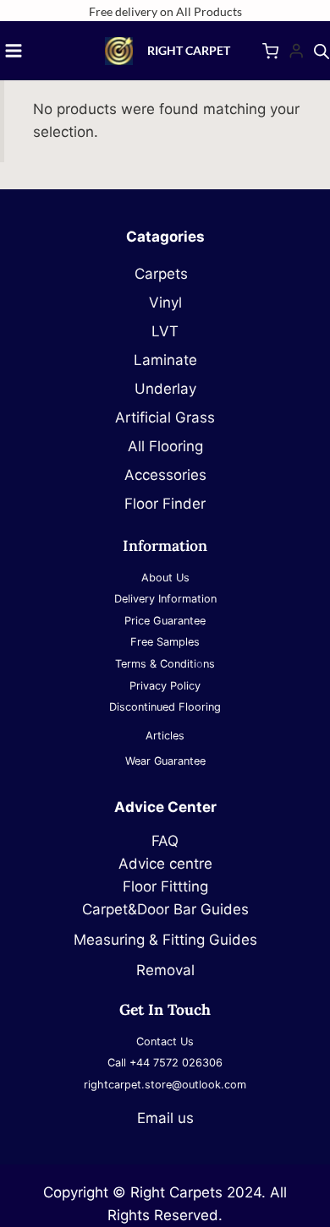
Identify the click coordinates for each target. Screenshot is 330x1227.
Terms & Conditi (155, 663)
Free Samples (165, 641)
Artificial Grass (165, 417)
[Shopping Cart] (270, 51)
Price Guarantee (165, 620)
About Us (165, 577)
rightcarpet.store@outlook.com (165, 1084)
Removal (165, 970)
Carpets (165, 273)
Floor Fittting (165, 886)
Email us (165, 1118)
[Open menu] (13, 50)
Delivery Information (165, 598)
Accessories (165, 474)
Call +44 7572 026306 (165, 1062)
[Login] (296, 51)
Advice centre (165, 863)
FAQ (165, 840)
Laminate (165, 360)
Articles (165, 735)
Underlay (165, 388)
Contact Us (165, 1041)
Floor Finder (165, 503)
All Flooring (165, 446)
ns (209, 663)
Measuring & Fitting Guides (165, 939)
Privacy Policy (165, 685)
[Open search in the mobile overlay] (321, 51)
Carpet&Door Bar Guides (165, 909)
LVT (165, 331)
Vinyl (165, 302)
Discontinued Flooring (165, 707)
